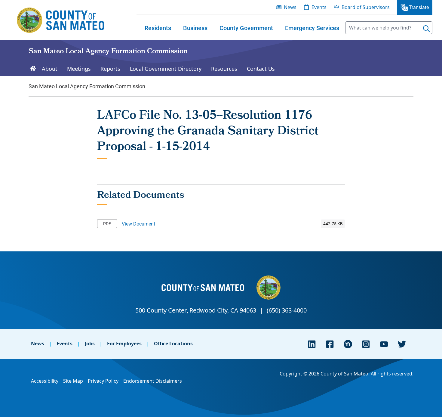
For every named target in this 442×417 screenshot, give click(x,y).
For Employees (124, 343)
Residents (158, 28)
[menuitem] (158, 27)
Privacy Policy (103, 381)
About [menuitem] (49, 68)
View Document (138, 223)
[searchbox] (388, 27)
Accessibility (44, 381)
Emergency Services (312, 28)
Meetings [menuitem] (79, 68)
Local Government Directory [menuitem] (165, 68)
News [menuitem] (290, 7)
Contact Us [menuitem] (261, 68)
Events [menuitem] (319, 7)
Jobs (90, 343)
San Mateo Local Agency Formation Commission (108, 52)
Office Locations (173, 343)
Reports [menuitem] (110, 68)
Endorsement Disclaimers (152, 381)
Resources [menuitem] (224, 68)
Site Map (73, 381)
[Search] (426, 28)
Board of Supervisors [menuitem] (366, 7)
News (37, 343)
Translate (419, 7)
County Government (246, 28)
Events (64, 343)
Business (195, 28)
